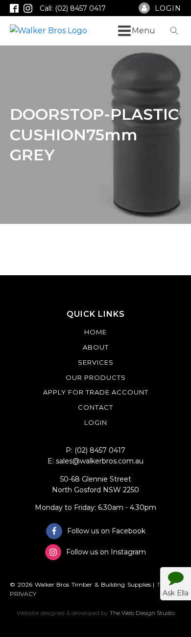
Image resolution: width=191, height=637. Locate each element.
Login (95, 422)
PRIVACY (23, 593)
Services (96, 362)
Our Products (96, 377)
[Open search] (174, 30)
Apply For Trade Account (95, 392)
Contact (95, 407)
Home (95, 332)
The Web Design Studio (142, 612)
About (96, 347)
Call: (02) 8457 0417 (73, 8)
